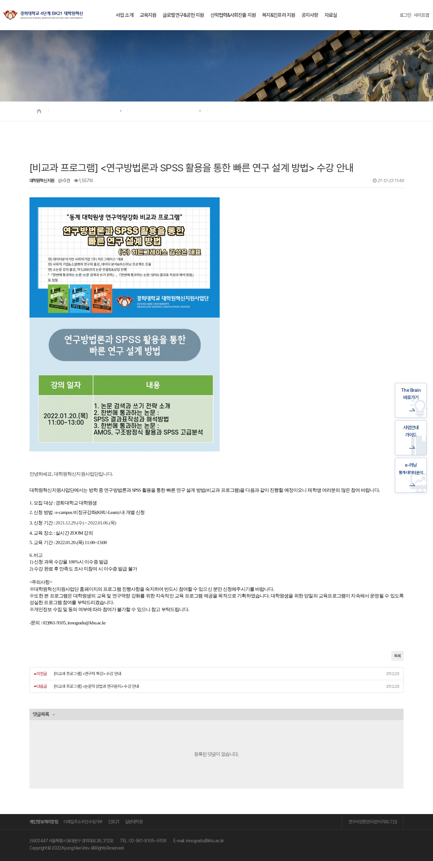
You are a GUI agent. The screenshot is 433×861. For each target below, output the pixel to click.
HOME (38, 111)
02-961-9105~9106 (148, 840)
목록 (397, 656)
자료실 (331, 15)
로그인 (405, 15)
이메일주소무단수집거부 (83, 821)
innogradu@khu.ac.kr (205, 840)
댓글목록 (41, 714)
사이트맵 (421, 15)
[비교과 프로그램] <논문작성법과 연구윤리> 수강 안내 (96, 686)
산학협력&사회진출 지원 (233, 15)
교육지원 (148, 15)
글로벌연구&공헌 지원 (183, 15)
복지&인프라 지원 (278, 15)
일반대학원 (134, 821)
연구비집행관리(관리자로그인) (372, 821)
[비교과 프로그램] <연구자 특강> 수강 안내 (87, 673)
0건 (66, 180)
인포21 (114, 821)
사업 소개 (124, 15)
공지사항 (309, 15)
